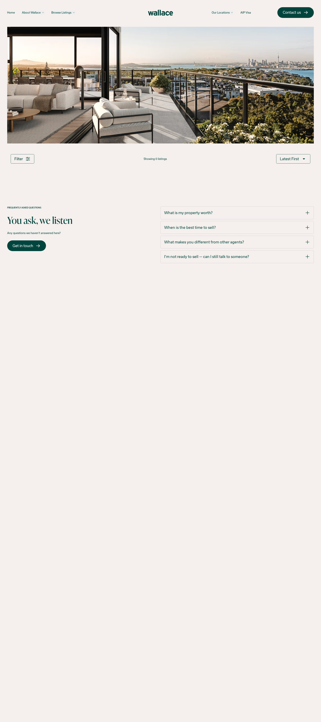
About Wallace (31, 12)
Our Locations (221, 12)
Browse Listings (61, 12)
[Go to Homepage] (160, 13)
